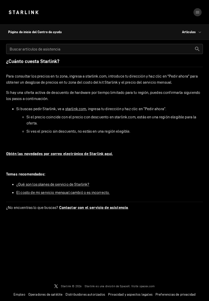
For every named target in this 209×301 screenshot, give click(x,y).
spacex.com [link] (147, 286)
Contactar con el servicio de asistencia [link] (93, 208)
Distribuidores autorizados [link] (85, 294)
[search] (197, 49)
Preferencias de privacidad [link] (175, 294)
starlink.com (75, 109)
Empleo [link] (19, 294)
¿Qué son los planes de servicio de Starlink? (52, 184)
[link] (23, 12)
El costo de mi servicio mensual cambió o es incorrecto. (63, 192)
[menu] (197, 12)
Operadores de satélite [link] (45, 294)
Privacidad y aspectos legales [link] (130, 294)
